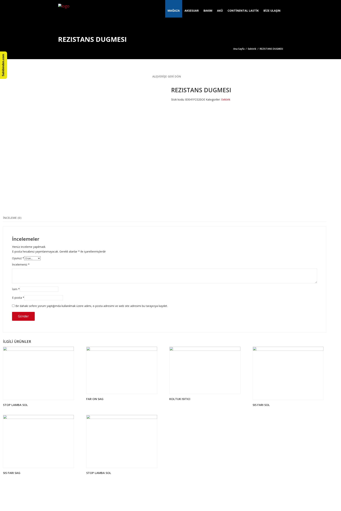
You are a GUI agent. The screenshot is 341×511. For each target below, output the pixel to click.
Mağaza (174, 10)
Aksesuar (192, 10)
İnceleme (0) (12, 218)
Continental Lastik (243, 10)
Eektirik (252, 48)
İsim (16, 289)
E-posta (18, 297)
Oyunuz (18, 258)
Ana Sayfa (239, 48)
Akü (220, 10)
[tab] (12, 218)
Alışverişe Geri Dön (166, 76)
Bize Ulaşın (271, 10)
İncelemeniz (21, 264)
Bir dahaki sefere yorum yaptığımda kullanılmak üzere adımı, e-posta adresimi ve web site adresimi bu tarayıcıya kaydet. (91, 306)
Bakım (207, 10)
